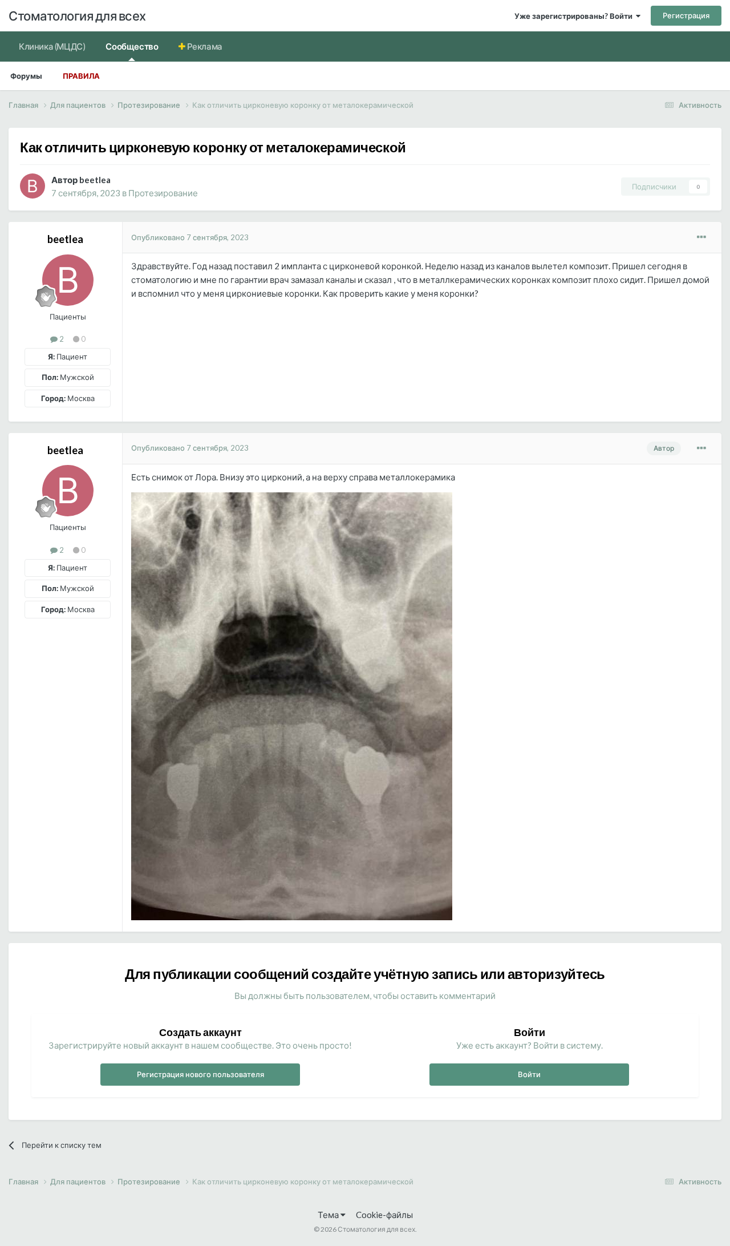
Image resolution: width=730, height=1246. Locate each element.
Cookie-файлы (384, 1214)
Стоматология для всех (77, 15)
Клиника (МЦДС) (52, 46)
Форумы (26, 75)
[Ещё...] (701, 237)
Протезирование (163, 193)
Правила (81, 75)
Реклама (203, 46)
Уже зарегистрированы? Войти (575, 16)
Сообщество (132, 46)
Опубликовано (190, 237)
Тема (329, 1214)
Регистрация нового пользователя (200, 1074)
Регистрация (686, 15)
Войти (529, 1074)
